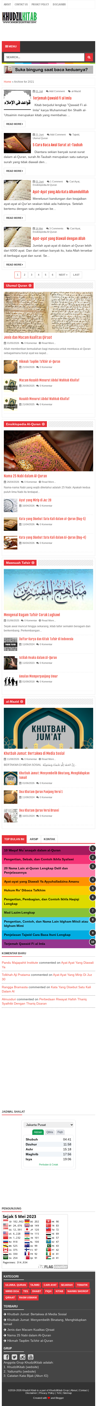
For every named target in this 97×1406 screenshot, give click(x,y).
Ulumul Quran (40, 138)
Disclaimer (59, 4)
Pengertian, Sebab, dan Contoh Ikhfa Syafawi (39, 859)
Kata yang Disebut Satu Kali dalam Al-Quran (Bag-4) (52, 537)
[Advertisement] (49, 32)
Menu (12, 46)
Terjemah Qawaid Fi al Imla (52, 98)
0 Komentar (30, 343)
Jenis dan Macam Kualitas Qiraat (28, 337)
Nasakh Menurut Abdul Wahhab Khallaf (44, 399)
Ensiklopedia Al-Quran (45, 185)
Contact (83, 1390)
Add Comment (57, 91)
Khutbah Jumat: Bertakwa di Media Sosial (34, 753)
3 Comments (56, 228)
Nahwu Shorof (77, 1291)
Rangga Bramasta (15, 987)
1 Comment (56, 181)
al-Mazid (76, 91)
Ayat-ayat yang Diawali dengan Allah (59, 238)
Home (7, 81)
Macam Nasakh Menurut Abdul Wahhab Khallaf (49, 380)
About (7, 4)
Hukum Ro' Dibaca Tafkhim (24, 890)
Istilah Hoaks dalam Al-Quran (38, 658)
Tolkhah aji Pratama (16, 974)
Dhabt (36, 1291)
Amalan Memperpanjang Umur (38, 676)
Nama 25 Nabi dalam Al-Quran (25, 476)
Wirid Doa (12, 1291)
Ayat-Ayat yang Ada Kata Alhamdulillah (61, 192)
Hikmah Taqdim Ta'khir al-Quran (39, 361)
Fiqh (48, 1291)
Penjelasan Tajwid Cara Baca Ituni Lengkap (37, 935)
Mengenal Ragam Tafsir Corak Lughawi (32, 615)
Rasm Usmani (28, 1297)
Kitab (59, 1291)
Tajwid (75, 134)
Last (76, 274)
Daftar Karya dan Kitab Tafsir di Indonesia (46, 639)
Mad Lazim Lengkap (19, 912)
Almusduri (9, 999)
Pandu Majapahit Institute (20, 962)
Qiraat (10, 1297)
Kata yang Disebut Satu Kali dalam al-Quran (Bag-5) (52, 519)
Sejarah (67, 1285)
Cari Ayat (74, 181)
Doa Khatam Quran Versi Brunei (39, 810)
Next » (63, 274)
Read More (14, 124)
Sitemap (67, 1393)
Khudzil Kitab (29, 1390)
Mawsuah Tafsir (18, 563)
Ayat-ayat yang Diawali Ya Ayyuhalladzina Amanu (41, 881)
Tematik (82, 1285)
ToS (59, 1393)
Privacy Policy (40, 4)
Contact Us (21, 4)
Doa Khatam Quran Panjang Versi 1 (41, 792)
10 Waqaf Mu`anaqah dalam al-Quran (32, 850)
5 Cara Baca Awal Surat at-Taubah (58, 145)
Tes (25, 1291)
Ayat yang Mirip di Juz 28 (35, 500)
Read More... (49, 343)
